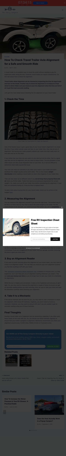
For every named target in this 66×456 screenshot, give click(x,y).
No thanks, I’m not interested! (33, 248)
